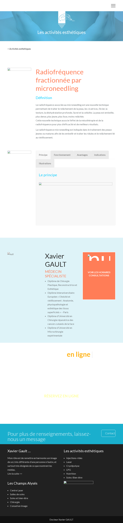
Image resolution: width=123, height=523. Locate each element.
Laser (69, 461)
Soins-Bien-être (74, 477)
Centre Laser (16, 490)
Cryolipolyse (72, 465)
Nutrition (71, 473)
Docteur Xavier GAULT (62, 519)
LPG (68, 469)
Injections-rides (74, 458)
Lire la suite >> (15, 473)
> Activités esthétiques (19, 48)
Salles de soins (17, 494)
